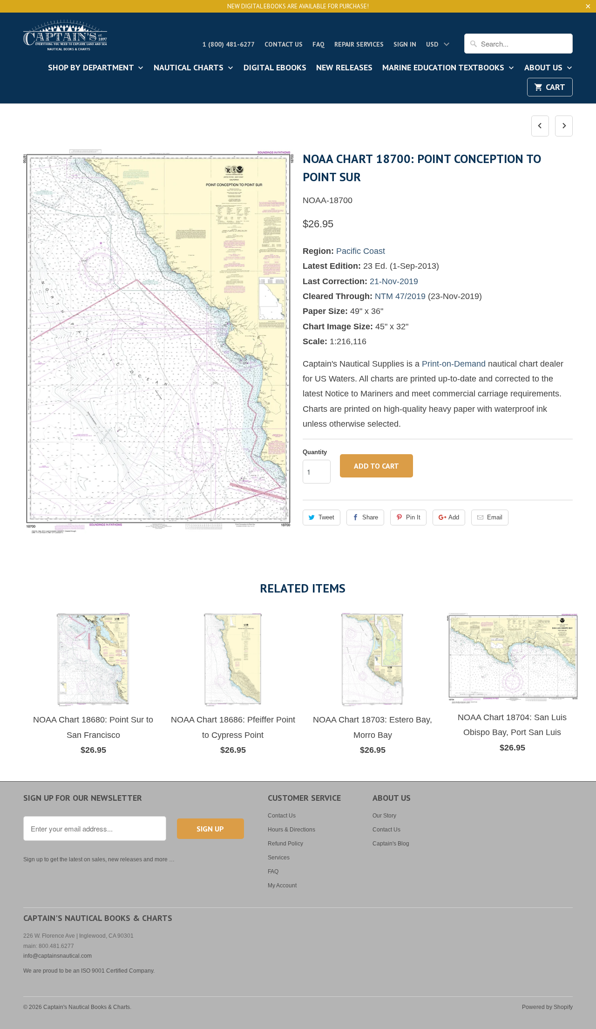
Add (453, 517)
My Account (282, 885)
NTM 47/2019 (400, 296)
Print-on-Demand (454, 363)
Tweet (326, 517)
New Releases (344, 68)
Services (279, 857)
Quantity (315, 452)
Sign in (404, 44)
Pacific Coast (360, 251)
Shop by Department (92, 68)
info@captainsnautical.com (57, 956)
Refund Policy (285, 843)
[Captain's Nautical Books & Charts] (65, 38)
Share (370, 517)
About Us (544, 68)
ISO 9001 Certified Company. (118, 971)
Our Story (384, 815)
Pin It (413, 517)
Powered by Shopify (547, 1007)
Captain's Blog (390, 843)
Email (494, 517)
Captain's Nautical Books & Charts (86, 1007)
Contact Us (283, 44)
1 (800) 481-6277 (229, 44)
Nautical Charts (190, 68)
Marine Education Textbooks (444, 68)
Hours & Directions (291, 829)
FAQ (318, 44)
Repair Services (359, 44)
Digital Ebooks (275, 68)
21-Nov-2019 (394, 281)
